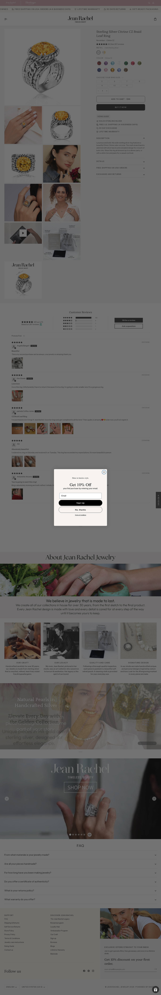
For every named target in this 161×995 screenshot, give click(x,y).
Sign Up (80, 502)
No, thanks (80, 509)
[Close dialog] (104, 472)
